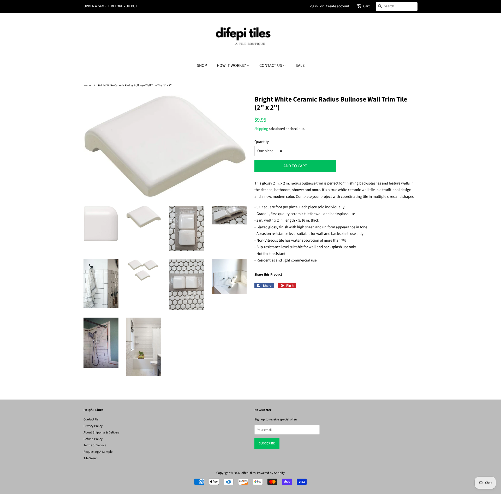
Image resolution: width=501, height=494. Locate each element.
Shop (202, 65)
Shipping (261, 129)
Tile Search (91, 458)
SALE (300, 65)
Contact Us (271, 65)
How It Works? (232, 65)
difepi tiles (248, 473)
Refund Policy (93, 439)
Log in (313, 6)
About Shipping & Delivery (102, 432)
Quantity (261, 142)
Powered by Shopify (271, 473)
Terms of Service (95, 445)
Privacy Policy (93, 426)
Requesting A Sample (98, 451)
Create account (337, 6)
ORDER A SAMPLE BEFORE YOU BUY (110, 6)
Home (87, 85)
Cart (366, 6)
